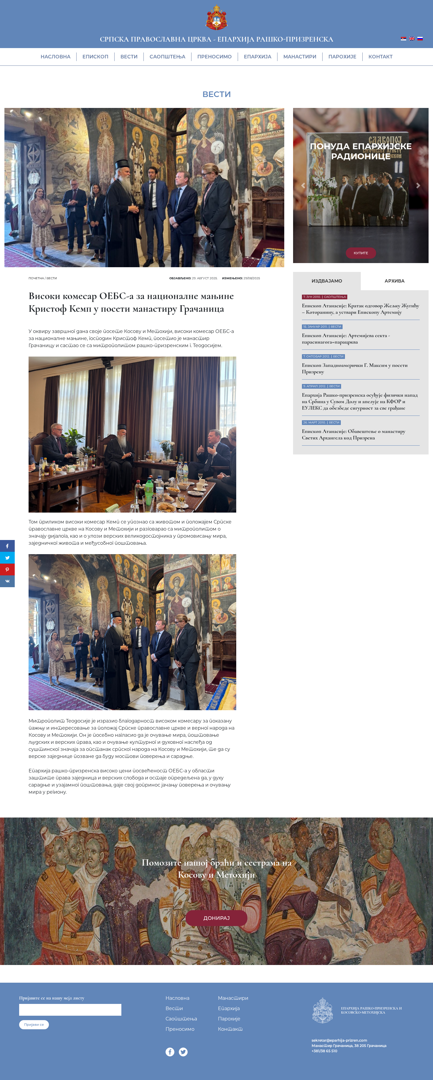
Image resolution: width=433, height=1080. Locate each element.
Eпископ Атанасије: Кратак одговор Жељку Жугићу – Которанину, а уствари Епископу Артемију (360, 308)
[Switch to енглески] (411, 38)
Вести (129, 57)
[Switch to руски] (420, 38)
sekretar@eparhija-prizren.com (339, 1040)
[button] (303, 185)
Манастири (299, 57)
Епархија (257, 57)
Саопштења (167, 57)
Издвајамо (327, 281)
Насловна (55, 57)
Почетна (36, 278)
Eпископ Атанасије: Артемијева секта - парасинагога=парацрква (346, 338)
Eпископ (95, 57)
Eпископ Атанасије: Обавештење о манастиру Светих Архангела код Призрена (353, 434)
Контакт (380, 57)
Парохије (342, 57)
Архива (395, 281)
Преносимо (214, 57)
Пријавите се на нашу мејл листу (51, 998)
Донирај (217, 918)
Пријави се (34, 1024)
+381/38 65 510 (324, 1051)
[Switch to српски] (403, 38)
